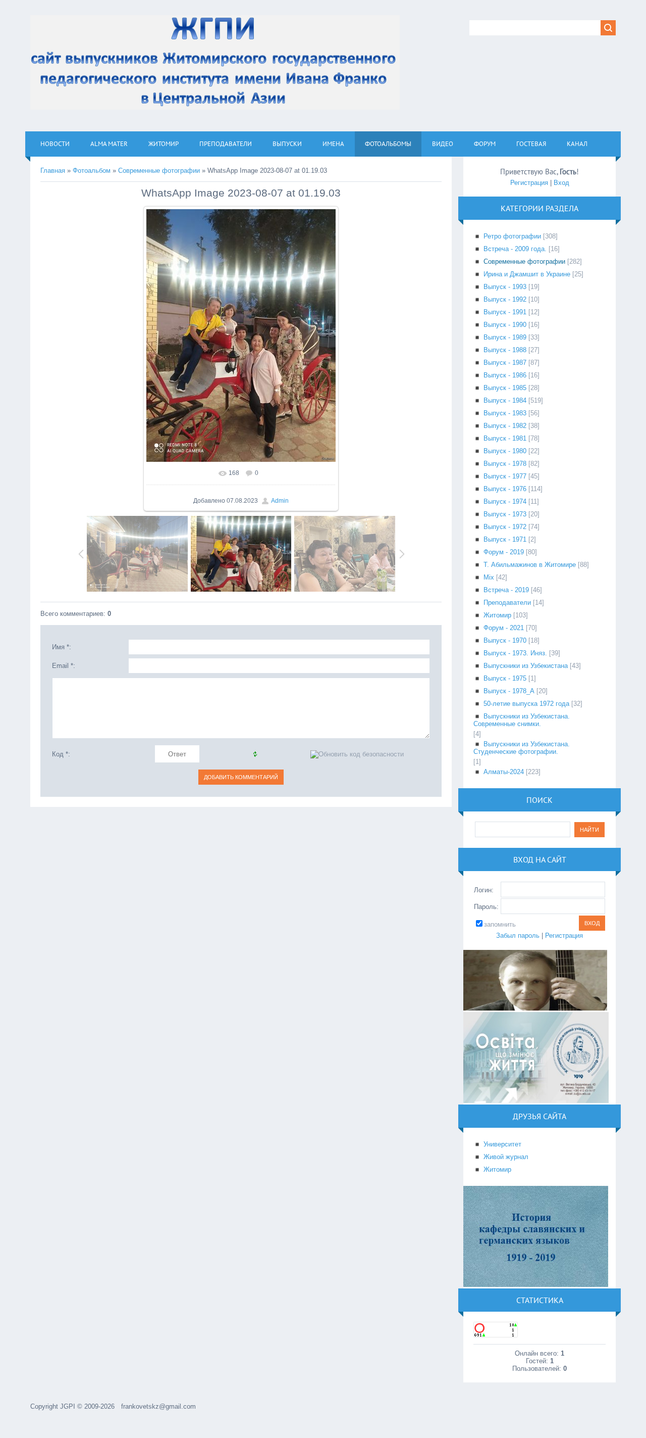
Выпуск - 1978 (504, 463)
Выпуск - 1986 (504, 375)
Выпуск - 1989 (504, 337)
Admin (280, 500)
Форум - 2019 (503, 552)
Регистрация (529, 182)
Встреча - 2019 (506, 590)
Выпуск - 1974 (504, 501)
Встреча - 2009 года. (515, 249)
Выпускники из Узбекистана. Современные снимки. (521, 720)
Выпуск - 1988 (504, 350)
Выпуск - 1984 (504, 400)
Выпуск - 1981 (504, 438)
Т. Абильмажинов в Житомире (529, 564)
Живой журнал (505, 1157)
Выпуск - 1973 (504, 514)
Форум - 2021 (503, 628)
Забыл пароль (518, 935)
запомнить (500, 924)
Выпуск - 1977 (504, 476)
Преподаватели (507, 602)
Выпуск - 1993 (504, 287)
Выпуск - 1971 (504, 539)
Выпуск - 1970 (504, 640)
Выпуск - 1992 (504, 299)
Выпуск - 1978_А (508, 691)
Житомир (497, 615)
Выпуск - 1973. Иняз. (515, 653)
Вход (561, 182)
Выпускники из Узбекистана (525, 665)
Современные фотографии (159, 170)
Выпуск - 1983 (504, 413)
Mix (488, 577)
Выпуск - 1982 (504, 425)
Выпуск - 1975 (504, 678)
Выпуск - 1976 (504, 489)
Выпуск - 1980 (504, 451)
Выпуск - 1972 (504, 527)
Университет (502, 1144)
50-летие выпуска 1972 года (526, 703)
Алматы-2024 (503, 772)
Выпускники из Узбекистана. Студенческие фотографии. (521, 747)
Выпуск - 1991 (504, 312)
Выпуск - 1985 (504, 388)
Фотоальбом (92, 170)
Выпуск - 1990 (504, 324)
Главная (52, 170)
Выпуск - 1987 (504, 362)
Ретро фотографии (512, 236)
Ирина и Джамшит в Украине (526, 274)
